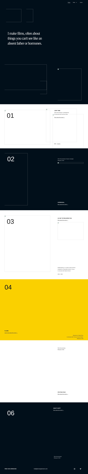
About (81, 2)
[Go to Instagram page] (74, 469)
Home (69, 2)
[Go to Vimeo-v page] (80, 469)
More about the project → (63, 204)
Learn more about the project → (11, 332)
